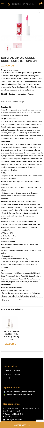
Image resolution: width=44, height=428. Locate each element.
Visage (21, 102)
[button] (39, 12)
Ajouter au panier (22, 425)
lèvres (15, 102)
